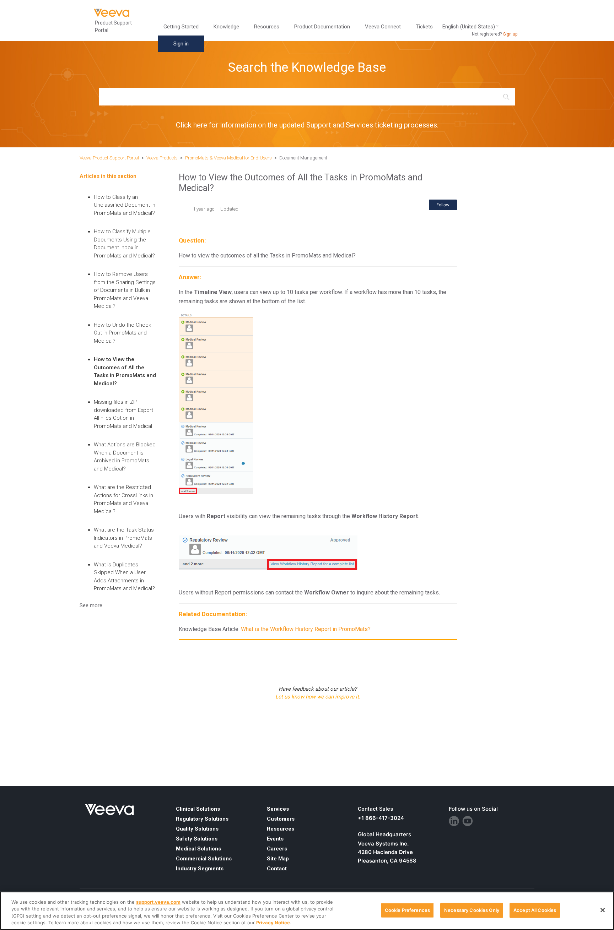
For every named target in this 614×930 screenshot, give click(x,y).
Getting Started (181, 26)
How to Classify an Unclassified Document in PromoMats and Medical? (124, 205)
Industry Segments (199, 868)
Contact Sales (375, 809)
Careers (277, 848)
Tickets (424, 26)
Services (278, 809)
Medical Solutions (198, 848)
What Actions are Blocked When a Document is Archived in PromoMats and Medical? (125, 456)
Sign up (510, 34)
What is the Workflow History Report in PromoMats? (306, 629)
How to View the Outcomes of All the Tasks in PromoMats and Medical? (125, 371)
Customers (281, 819)
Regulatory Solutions (202, 819)
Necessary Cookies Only (471, 910)
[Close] (602, 910)
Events (275, 839)
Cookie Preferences (407, 910)
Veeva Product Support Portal (109, 158)
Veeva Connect (383, 26)
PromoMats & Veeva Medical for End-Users (228, 158)
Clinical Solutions (198, 809)
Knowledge (226, 26)
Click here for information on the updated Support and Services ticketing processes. (307, 125)
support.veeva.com (158, 902)
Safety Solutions (196, 839)
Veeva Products (162, 158)
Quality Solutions (197, 829)
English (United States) (468, 27)
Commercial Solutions (204, 858)
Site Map (278, 858)
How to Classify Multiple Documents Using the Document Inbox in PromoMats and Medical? (124, 243)
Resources (280, 829)
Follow (442, 204)
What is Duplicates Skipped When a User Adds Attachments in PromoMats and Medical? (124, 576)
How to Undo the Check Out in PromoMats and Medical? (122, 333)
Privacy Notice (273, 922)
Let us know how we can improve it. (317, 697)
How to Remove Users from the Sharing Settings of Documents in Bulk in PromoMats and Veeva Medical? (125, 290)
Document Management (303, 158)
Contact (277, 868)
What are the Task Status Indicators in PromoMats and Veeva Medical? (124, 538)
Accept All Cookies (534, 910)
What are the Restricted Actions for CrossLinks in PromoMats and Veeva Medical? (123, 499)
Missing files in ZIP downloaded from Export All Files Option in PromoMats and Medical (123, 414)
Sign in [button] (181, 43)
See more (91, 605)
